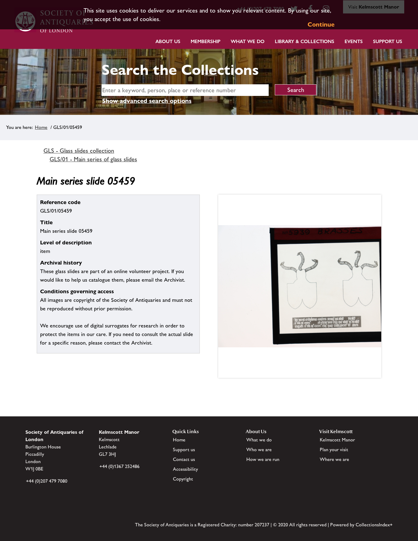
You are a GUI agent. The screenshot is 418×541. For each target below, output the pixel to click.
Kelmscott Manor (337, 440)
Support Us (387, 41)
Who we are (259, 449)
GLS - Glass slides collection (78, 150)
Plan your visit (334, 449)
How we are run (262, 459)
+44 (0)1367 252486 (119, 466)
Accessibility (185, 469)
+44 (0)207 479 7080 (46, 481)
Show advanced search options (147, 100)
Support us (184, 449)
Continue (321, 24)
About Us (167, 41)
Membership (205, 41)
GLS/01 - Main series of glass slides (93, 159)
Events (354, 41)
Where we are (334, 459)
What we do (247, 41)
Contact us (184, 459)
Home (41, 127)
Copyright (183, 479)
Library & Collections (304, 41)
